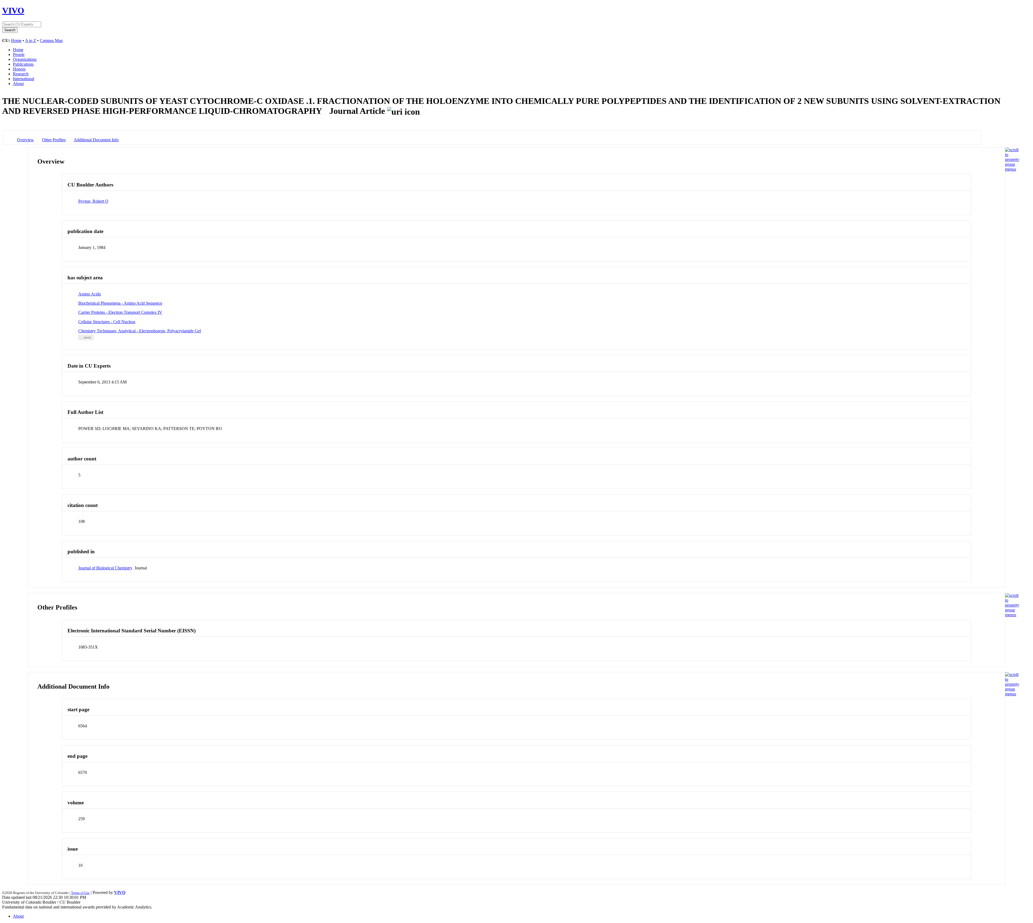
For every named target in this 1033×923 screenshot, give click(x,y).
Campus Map (51, 40)
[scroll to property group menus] (1012, 169)
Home (16, 40)
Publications (23, 64)
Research (21, 74)
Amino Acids (89, 294)
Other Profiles (54, 140)
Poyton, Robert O (93, 201)
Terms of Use (80, 893)
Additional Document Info (96, 140)
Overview (25, 140)
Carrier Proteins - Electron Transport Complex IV (120, 312)
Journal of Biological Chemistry (105, 568)
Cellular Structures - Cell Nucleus (106, 321)
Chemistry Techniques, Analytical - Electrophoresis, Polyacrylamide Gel (139, 331)
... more (86, 337)
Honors (19, 69)
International (23, 78)
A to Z (30, 40)
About (18, 83)
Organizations (25, 59)
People (18, 54)
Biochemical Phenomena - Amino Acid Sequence (120, 303)
